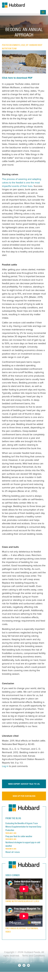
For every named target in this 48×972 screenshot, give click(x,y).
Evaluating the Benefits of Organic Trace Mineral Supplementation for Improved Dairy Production (23, 827)
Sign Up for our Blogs (24, 796)
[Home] (21, 5)
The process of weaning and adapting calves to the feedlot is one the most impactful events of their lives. (21, 182)
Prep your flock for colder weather (18, 836)
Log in (5, 766)
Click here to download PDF (17, 77)
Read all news (12, 852)
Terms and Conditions (33, 955)
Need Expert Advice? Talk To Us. (24, 784)
